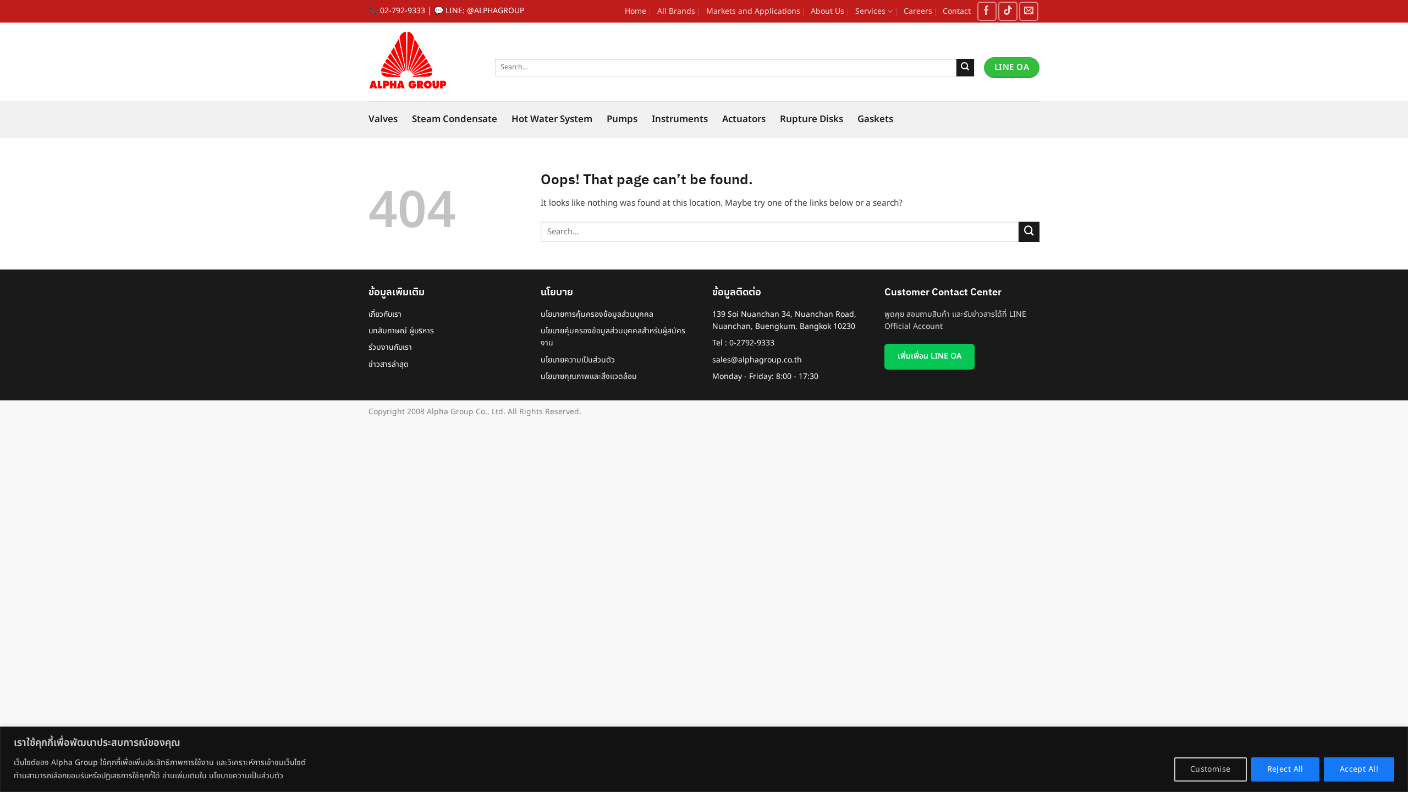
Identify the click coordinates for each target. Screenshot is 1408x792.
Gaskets (875, 119)
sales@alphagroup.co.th (757, 360)
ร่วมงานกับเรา (390, 347)
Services (870, 11)
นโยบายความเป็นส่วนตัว (578, 360)
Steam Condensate (454, 119)
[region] (704, 759)
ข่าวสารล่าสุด (389, 364)
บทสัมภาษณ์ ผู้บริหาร (401, 331)
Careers (918, 11)
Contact (957, 11)
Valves (383, 119)
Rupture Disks (811, 119)
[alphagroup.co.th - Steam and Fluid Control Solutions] (424, 62)
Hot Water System (552, 119)
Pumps (622, 119)
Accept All (1359, 769)
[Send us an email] (1028, 11)
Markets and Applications (753, 11)
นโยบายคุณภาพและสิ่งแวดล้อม (589, 376)
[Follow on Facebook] (987, 11)
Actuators (744, 119)
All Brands (676, 11)
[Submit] (965, 67)
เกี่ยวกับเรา (385, 314)
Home (635, 11)
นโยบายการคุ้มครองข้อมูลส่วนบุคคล (597, 314)
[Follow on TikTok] (1008, 11)
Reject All (1285, 769)
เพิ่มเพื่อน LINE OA (929, 356)
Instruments (680, 119)
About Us (827, 11)
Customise (1210, 769)
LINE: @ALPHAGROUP (485, 10)
